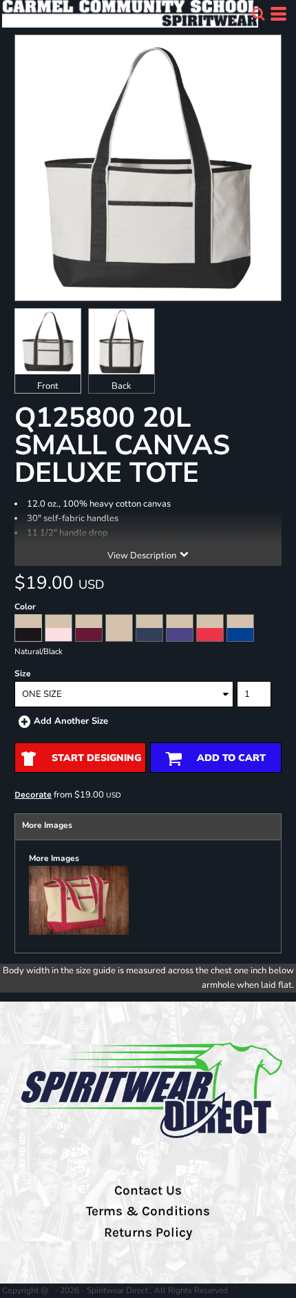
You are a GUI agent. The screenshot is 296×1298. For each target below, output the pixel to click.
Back (121, 386)
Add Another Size (71, 721)
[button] (258, 14)
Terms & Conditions (148, 1211)
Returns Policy (148, 1232)
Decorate (33, 794)
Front (48, 386)
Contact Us (148, 1190)
